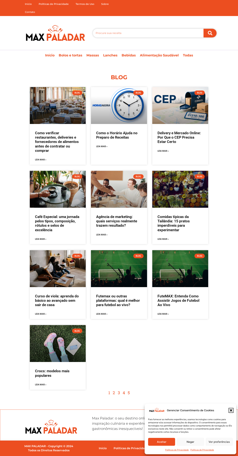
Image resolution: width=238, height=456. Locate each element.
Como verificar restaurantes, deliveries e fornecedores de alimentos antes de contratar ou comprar (57, 142)
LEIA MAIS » (40, 159)
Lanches (110, 55)
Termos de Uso (85, 4)
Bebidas (129, 55)
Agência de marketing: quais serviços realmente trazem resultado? (116, 221)
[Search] (210, 33)
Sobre (105, 4)
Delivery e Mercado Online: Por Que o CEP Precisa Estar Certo (179, 137)
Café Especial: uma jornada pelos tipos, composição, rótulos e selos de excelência (57, 223)
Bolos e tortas (70, 55)
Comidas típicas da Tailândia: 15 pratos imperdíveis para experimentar (174, 223)
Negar (190, 441)
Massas (92, 55)
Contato (30, 12)
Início (28, 4)
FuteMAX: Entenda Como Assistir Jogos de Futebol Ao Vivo (178, 300)
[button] (231, 410)
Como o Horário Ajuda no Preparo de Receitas (116, 135)
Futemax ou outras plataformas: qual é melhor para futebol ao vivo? (118, 300)
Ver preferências (219, 441)
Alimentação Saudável (159, 55)
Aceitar (161, 441)
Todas (188, 55)
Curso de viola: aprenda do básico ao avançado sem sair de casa (57, 300)
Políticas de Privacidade (177, 450)
